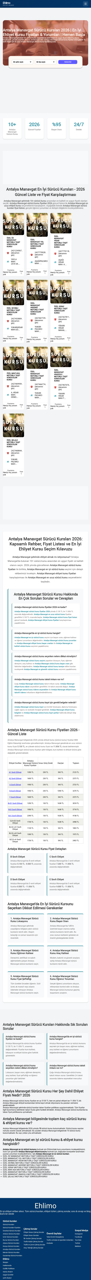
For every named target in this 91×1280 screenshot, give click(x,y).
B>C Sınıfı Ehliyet (15, 816)
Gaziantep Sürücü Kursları (12, 1255)
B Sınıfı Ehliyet (15, 791)
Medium (78, 1246)
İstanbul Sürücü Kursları (11, 1231)
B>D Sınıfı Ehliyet (15, 809)
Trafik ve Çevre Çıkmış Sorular (34, 1245)
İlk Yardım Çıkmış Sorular (33, 1238)
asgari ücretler (8, 1275)
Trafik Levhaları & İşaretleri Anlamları (60, 1240)
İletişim (5, 1262)
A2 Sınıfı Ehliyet (15, 778)
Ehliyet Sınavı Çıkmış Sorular (34, 1232)
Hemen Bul (67, 62)
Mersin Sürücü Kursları (11, 1252)
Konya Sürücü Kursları (11, 1246)
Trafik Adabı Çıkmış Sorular (33, 1242)
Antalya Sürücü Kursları (11, 1249)
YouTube (78, 1240)
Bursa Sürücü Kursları (11, 1240)
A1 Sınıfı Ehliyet (15, 772)
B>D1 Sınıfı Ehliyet (15, 803)
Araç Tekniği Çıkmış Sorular (33, 1248)
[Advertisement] (45, 93)
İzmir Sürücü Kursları (10, 1237)
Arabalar (50, 1243)
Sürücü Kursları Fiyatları (11, 1228)
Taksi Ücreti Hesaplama (55, 1237)
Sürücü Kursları (8, 1224)
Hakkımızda (7, 1265)
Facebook (78, 1237)
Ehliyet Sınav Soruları (31, 1235)
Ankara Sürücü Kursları (11, 1234)
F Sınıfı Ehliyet (15, 797)
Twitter (77, 1243)
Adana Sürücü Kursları (11, 1243)
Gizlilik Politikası (8, 1268)
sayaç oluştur (8, 1272)
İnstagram (79, 1234)
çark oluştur (7, 1278)
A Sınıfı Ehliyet (15, 785)
